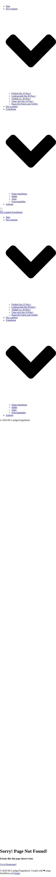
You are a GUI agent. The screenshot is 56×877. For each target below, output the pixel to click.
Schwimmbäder (18, 201)
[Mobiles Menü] (1, 209)
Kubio (17, 873)
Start (8, 6)
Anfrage (9, 204)
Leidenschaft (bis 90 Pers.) (23, 96)
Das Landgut (12, 106)
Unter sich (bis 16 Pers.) (22, 101)
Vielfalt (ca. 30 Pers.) (21, 98)
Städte (14, 196)
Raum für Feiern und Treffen (24, 104)
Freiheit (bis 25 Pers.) (21, 93)
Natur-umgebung (19, 194)
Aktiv (14, 199)
